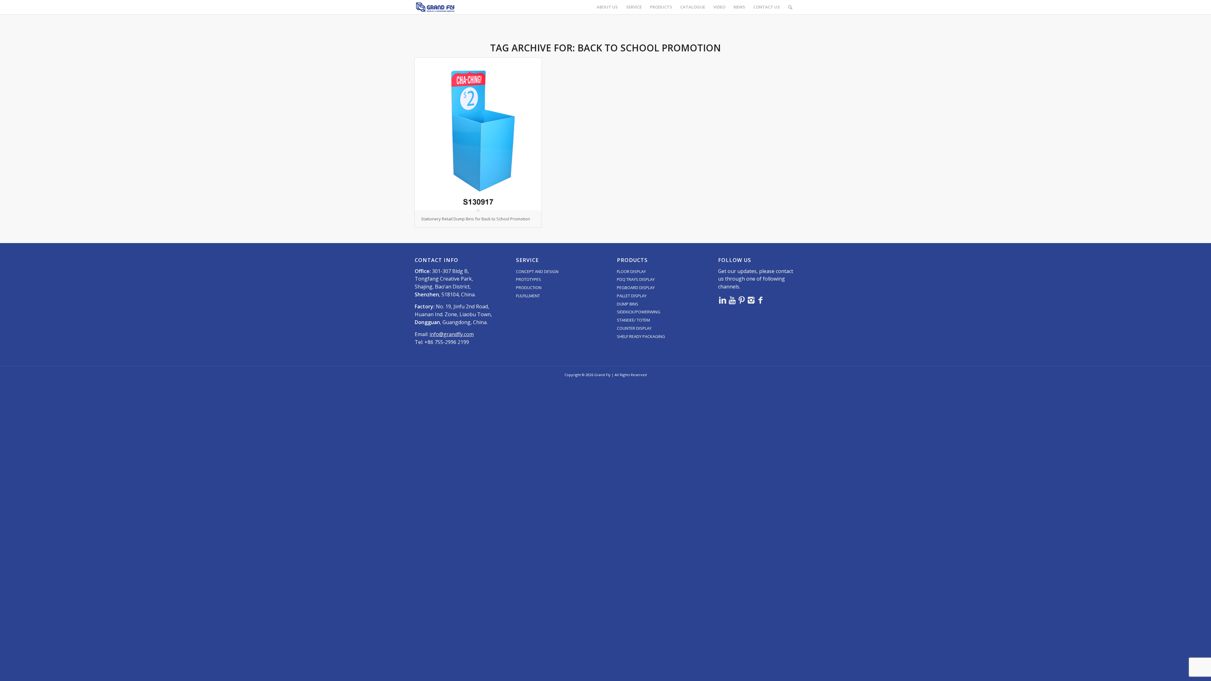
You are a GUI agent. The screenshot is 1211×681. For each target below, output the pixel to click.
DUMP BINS (627, 304)
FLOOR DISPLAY (631, 271)
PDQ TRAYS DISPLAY (636, 279)
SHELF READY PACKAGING (641, 336)
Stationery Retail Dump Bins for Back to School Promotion (475, 219)
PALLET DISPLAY (631, 296)
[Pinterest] (741, 300)
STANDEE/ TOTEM (633, 320)
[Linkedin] (723, 300)
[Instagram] (751, 300)
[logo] (435, 7)
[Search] (790, 7)
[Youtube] (732, 300)
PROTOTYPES (528, 279)
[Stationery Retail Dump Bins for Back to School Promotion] (478, 134)
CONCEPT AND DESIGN (537, 271)
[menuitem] (607, 7)
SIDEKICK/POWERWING (638, 312)
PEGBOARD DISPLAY (636, 287)
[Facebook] (760, 300)
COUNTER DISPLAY (634, 328)
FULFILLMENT (528, 296)
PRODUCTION (528, 287)
